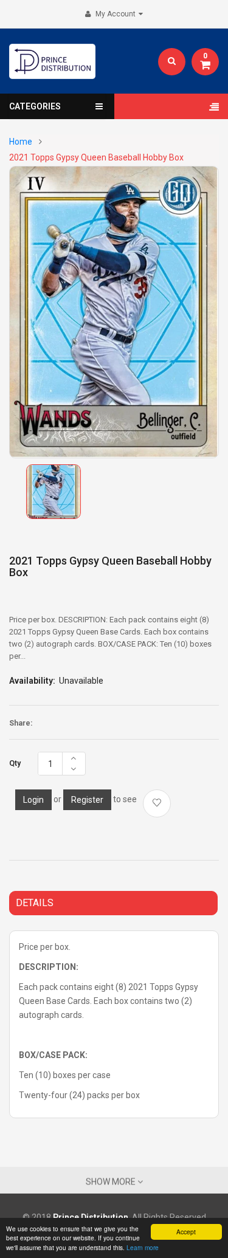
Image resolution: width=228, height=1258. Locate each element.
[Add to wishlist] (157, 803)
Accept (186, 1231)
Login (33, 800)
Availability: (32, 681)
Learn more (142, 1247)
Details (35, 903)
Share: (20, 723)
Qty (15, 763)
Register (87, 800)
